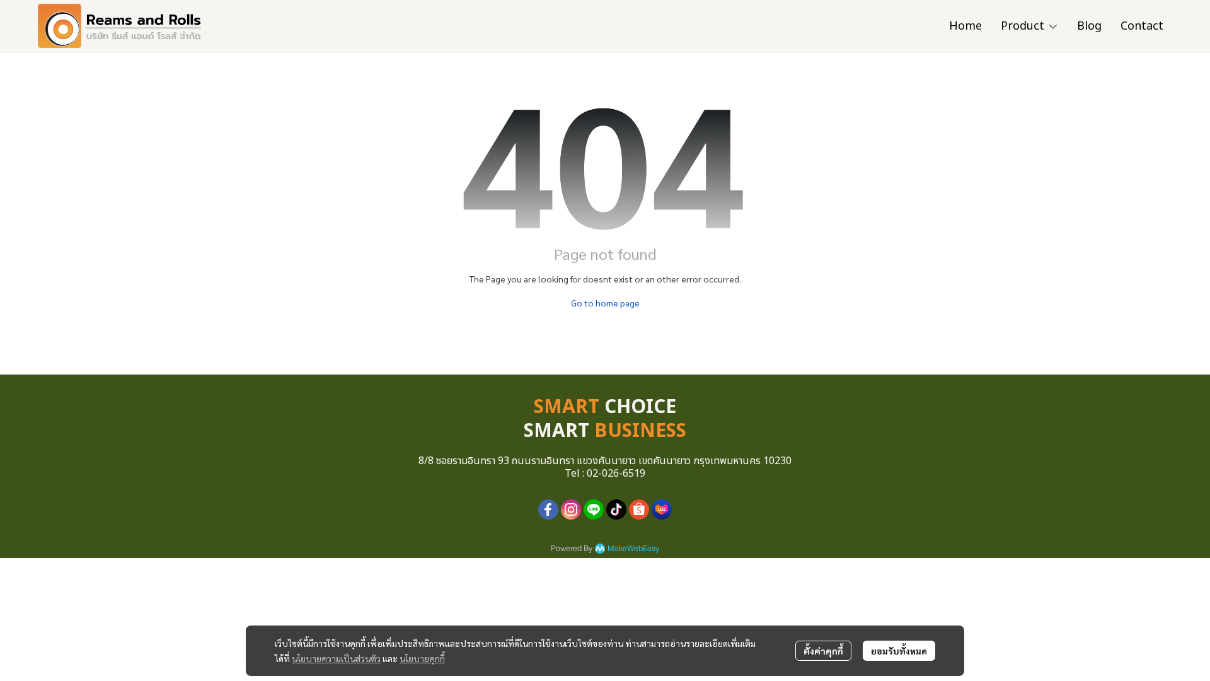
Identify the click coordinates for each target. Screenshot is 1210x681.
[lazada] (662, 509)
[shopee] (639, 509)
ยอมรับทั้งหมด (899, 650)
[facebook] (548, 509)
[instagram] (571, 509)
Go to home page (605, 302)
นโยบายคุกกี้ (422, 658)
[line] (594, 509)
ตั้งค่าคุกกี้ (823, 650)
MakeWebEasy (633, 549)
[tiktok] (616, 509)
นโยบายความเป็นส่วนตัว (336, 658)
